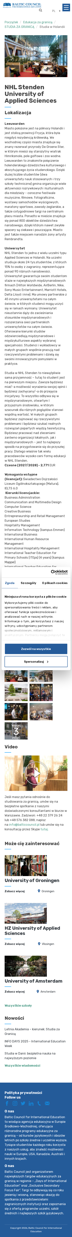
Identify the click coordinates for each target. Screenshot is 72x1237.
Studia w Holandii (52, 27)
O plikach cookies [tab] (55, 583)
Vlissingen (48, 944)
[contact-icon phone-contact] (40, 1103)
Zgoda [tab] (10, 583)
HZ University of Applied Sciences (32, 930)
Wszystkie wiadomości (22, 1065)
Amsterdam (48, 991)
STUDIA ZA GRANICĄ (19, 27)
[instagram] (16, 1103)
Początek (11, 22)
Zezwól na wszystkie (36, 649)
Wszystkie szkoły (18, 1005)
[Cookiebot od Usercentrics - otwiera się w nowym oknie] (51, 572)
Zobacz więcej (15, 891)
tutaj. (45, 829)
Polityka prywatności (23, 1093)
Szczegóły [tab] (28, 583)
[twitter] (24, 1103)
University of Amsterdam (33, 981)
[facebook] (8, 1103)
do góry (61, 1221)
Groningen (48, 891)
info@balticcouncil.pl (24, 824)
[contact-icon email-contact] (48, 1103)
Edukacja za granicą (37, 22)
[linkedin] (32, 1103)
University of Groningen (32, 880)
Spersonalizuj (34, 661)
